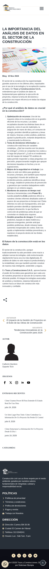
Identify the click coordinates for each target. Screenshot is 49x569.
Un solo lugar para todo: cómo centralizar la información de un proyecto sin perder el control (24, 416)
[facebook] (4, 382)
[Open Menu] (42, 8)
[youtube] (28, 382)
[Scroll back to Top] (42, 562)
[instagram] (16, 382)
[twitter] (10, 382)
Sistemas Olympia (26, 565)
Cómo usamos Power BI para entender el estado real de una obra (23, 402)
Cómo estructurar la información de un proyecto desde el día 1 (24, 430)
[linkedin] (22, 382)
